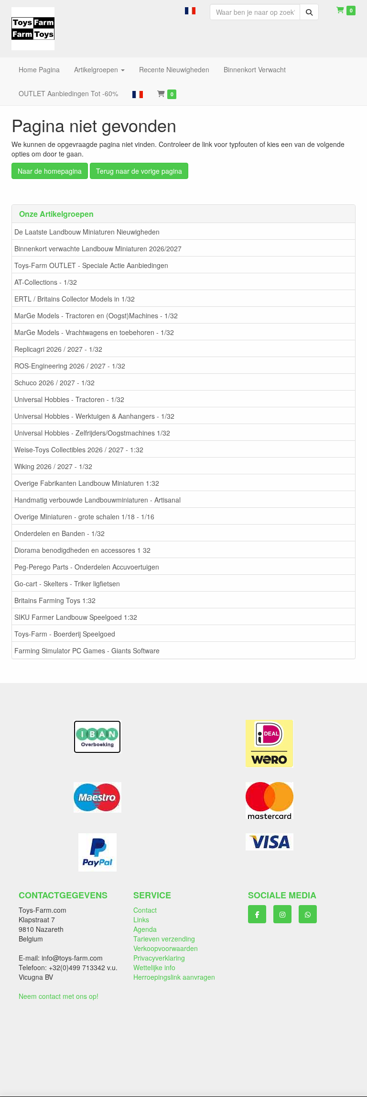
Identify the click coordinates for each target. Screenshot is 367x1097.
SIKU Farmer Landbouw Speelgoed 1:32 (75, 617)
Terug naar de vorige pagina (139, 171)
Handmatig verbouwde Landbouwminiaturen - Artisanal (97, 499)
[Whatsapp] (308, 914)
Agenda (145, 929)
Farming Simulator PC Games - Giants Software (87, 650)
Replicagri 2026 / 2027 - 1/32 (58, 349)
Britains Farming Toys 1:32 (55, 600)
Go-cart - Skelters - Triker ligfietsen (67, 583)
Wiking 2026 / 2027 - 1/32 (53, 466)
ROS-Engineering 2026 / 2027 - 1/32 (69, 365)
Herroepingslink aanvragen (174, 977)
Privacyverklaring (159, 958)
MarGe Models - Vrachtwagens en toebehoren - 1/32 (94, 332)
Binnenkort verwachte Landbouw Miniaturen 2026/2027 (98, 248)
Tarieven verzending (164, 938)
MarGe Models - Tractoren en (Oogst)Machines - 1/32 (96, 315)
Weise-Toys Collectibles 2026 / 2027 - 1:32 (78, 449)
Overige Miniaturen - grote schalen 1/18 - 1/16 (84, 516)
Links (141, 919)
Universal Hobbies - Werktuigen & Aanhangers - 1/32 (94, 416)
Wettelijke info (154, 967)
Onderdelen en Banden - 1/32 (59, 533)
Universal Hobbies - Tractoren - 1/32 (69, 399)
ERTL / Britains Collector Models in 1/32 (74, 298)
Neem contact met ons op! (58, 996)
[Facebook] (257, 914)
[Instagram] (282, 914)
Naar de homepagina (50, 171)
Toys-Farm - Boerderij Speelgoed (64, 633)
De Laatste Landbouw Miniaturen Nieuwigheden (87, 231)
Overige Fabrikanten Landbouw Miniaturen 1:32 (86, 483)
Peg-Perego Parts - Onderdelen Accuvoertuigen (86, 566)
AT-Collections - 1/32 (45, 282)
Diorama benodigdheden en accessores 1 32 (82, 550)
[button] (190, 9)
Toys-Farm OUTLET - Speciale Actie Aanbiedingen (91, 265)
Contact (145, 910)
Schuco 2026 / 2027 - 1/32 (54, 382)
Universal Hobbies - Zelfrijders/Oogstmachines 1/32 (92, 432)
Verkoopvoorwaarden (165, 948)
